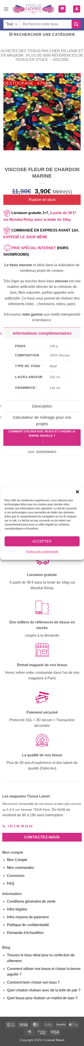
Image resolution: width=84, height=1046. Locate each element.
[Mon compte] (76, 9)
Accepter (42, 541)
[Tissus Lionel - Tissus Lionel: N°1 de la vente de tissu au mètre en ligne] (33, 8)
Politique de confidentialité (42, 551)
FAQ (10, 883)
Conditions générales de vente (31, 901)
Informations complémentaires (42, 333)
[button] (77, 491)
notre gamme (32, 314)
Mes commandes (20, 868)
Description (42, 406)
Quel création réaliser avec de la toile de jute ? (43, 990)
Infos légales (17, 909)
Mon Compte (17, 860)
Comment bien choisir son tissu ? (33, 982)
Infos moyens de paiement (28, 917)
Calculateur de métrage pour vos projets (42, 420)
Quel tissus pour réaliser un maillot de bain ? (42, 998)
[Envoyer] (76, 24)
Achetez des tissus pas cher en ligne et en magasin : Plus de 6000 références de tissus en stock (42, 55)
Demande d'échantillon (25, 933)
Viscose (61, 60)
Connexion (15, 876)
